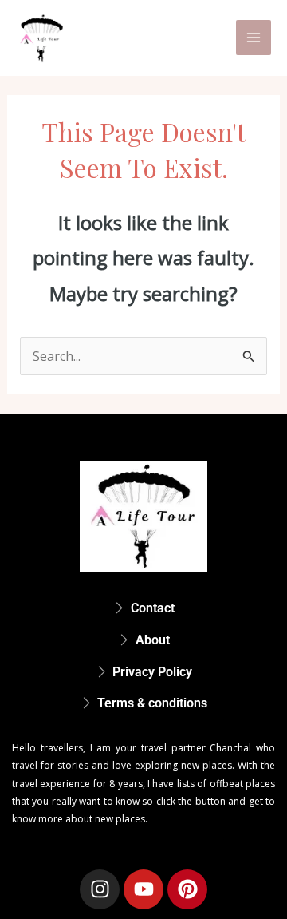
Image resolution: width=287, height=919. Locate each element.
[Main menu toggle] (253, 37)
